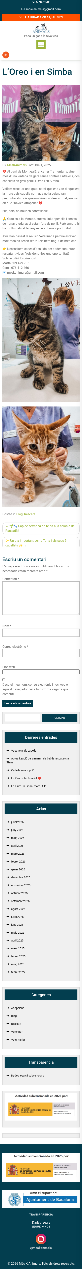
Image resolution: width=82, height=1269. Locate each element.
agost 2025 (18, 908)
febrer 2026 (18, 861)
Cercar (60, 717)
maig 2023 (17, 964)
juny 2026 (17, 830)
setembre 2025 (20, 901)
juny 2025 (17, 924)
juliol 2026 (17, 822)
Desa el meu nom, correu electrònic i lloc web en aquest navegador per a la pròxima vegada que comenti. (35, 689)
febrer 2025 (18, 956)
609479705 (43, 2)
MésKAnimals (17, 165)
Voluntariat (18, 1039)
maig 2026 (17, 837)
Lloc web (8, 667)
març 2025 (17, 948)
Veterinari (17, 1031)
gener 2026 (18, 869)
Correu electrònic (15, 647)
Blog (19, 514)
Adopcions (17, 1008)
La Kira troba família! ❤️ (26, 778)
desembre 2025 (20, 877)
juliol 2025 (17, 916)
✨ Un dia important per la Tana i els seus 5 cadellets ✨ (35, 543)
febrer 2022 (18, 972)
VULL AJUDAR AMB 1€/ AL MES (41, 17)
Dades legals (41, 1222)
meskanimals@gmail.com (43, 9)
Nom (6, 626)
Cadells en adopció (22, 770)
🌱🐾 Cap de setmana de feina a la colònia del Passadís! (40, 528)
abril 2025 (17, 940)
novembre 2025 (20, 885)
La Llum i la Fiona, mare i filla (28, 786)
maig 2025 (17, 932)
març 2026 (17, 853)
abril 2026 (17, 845)
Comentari (10, 579)
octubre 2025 (19, 893)
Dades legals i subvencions (27, 1075)
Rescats (29, 514)
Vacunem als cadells (23, 750)
